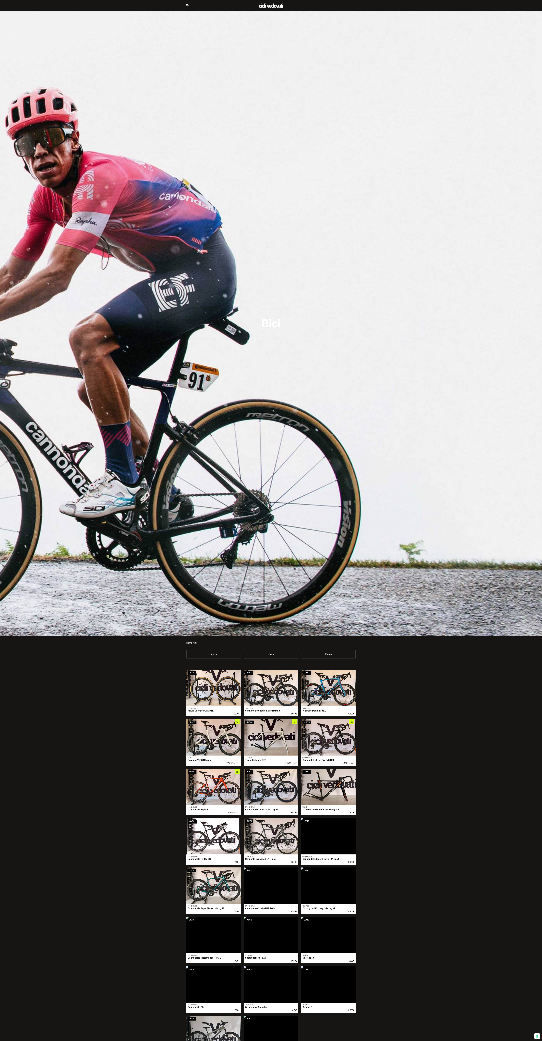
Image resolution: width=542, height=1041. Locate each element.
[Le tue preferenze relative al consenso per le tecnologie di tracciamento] (537, 1036)
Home (189, 643)
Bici (196, 643)
